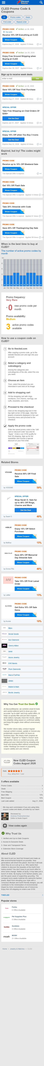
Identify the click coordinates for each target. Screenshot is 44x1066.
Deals (28, 17)
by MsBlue (7, 543)
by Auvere (7, 621)
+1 (41, 44)
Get (37, 78)
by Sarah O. (8, 516)
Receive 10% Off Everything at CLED (20, 35)
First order (7, 22)
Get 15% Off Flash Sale (13, 185)
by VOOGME (8, 488)
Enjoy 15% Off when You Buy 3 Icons (20, 135)
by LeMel (7, 595)
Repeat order (21, 22)
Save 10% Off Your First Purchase (18, 89)
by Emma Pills (9, 569)
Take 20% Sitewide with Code (16, 207)
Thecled (5, 895)
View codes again (18, 825)
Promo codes (15, 17)
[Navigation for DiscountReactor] (3, 2)
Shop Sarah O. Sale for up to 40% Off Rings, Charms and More (26, 503)
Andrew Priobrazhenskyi (20, 816)
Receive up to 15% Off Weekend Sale (20, 164)
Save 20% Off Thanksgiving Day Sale (20, 228)
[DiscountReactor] (22, 2)
